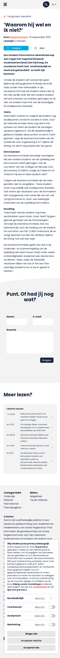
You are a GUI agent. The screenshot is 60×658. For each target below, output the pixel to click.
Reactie (11, 329)
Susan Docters (19, 37)
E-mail (37, 316)
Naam (10, 316)
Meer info (40, 598)
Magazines (36, 496)
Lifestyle (8, 500)
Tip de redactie (38, 500)
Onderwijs (9, 496)
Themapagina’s (12, 507)
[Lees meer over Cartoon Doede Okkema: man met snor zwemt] (30, 447)
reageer (16, 48)
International (11, 503)
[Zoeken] (46, 4)
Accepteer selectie (31, 640)
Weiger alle (31, 633)
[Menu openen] (5, 4)
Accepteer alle (31, 647)
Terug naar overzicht (19, 16)
